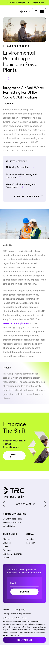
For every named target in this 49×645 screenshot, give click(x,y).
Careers (6, 557)
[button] (24, 11)
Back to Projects (18, 46)
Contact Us (13, 456)
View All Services (26, 196)
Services (7, 543)
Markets (6, 539)
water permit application (16, 323)
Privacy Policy (20, 610)
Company (7, 550)
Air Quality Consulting (17, 167)
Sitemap (6, 610)
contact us (24, 640)
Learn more (38, 3)
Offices (6, 546)
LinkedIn (29, 539)
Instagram (30, 543)
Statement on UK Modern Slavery (15, 618)
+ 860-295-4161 (22, 504)
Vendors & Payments (12, 554)
